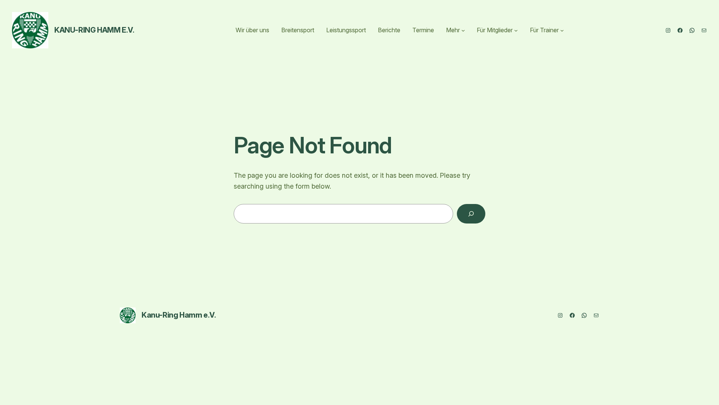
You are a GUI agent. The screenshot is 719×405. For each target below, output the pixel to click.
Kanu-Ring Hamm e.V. (94, 30)
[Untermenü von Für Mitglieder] (516, 30)
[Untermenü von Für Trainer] (562, 30)
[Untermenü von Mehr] (463, 30)
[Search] (471, 214)
